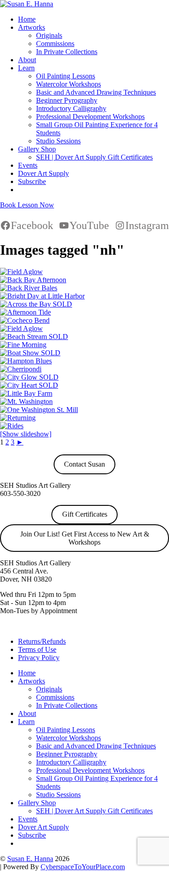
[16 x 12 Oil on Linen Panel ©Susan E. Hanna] (29, 377)
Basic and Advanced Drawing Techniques (96, 92)
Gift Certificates (84, 514)
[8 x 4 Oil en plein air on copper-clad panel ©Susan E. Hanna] (25, 320)
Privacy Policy (38, 657)
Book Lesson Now (27, 205)
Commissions (55, 43)
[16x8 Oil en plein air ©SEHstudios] (42, 296)
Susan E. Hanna (30, 858)
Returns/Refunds (42, 641)
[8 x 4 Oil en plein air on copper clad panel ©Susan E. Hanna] (23, 344)
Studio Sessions (58, 141)
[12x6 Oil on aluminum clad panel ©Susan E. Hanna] (11, 426)
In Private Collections (66, 51)
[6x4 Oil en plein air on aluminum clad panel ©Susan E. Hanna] (30, 353)
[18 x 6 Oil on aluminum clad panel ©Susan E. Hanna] (26, 361)
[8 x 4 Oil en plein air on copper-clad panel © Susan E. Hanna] (26, 393)
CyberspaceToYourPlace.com (83, 867)
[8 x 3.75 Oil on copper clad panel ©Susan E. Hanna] (20, 369)
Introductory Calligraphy (71, 108)
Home (27, 19)
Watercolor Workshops (68, 84)
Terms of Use (37, 649)
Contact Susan (84, 464)
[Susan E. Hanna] (26, 4)
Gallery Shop (37, 149)
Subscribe (32, 181)
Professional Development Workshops (90, 116)
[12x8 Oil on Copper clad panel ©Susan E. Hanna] (39, 409)
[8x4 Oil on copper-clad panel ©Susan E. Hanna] (26, 401)
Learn (26, 68)
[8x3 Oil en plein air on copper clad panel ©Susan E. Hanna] (33, 280)
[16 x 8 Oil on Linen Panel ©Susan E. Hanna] (21, 271)
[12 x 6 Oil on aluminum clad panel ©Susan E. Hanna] (34, 336)
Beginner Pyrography (66, 100)
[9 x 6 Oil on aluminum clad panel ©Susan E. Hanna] (25, 312)
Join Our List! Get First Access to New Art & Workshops (84, 538)
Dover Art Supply (43, 173)
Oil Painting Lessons (65, 76)
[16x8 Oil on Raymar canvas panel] (29, 385)
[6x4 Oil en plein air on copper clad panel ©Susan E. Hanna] (36, 304)
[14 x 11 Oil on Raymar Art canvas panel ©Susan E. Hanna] (18, 418)
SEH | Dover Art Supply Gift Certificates (94, 157)
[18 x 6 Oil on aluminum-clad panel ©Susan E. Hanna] (28, 288)
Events (27, 165)
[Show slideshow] (25, 434)
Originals (49, 35)
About (27, 60)
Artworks (31, 27)
